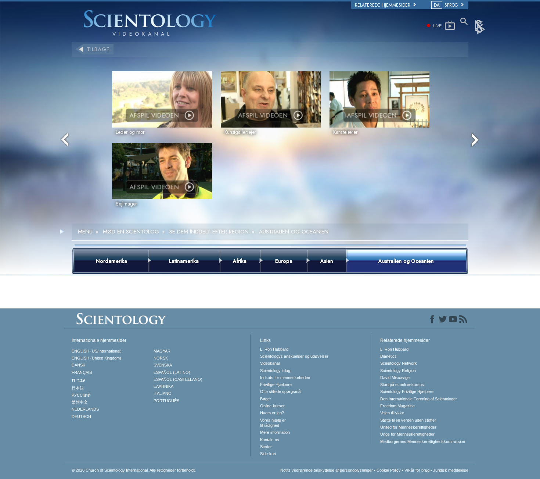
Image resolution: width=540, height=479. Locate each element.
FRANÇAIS (82, 372)
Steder (266, 446)
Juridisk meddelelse (450, 470)
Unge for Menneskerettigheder (407, 434)
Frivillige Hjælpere (276, 384)
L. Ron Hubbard (274, 349)
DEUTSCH (81, 416)
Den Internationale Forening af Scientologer (418, 399)
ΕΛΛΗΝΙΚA (163, 386)
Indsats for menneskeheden (285, 377)
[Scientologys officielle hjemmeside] (480, 26)
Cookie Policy (389, 470)
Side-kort (268, 453)
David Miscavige (395, 377)
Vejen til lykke (392, 413)
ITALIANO (163, 393)
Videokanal (270, 363)
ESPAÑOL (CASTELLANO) (178, 379)
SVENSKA (163, 365)
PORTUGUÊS (166, 400)
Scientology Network (398, 363)
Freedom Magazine (397, 406)
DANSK (78, 365)
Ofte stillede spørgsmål (280, 391)
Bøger (265, 399)
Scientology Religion (398, 370)
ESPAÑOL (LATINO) (172, 372)
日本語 (78, 388)
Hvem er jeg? (272, 413)
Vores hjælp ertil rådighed (273, 423)
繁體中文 (80, 402)
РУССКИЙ (81, 395)
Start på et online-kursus (402, 384)
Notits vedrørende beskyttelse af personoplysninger (326, 470)
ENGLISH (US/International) (97, 351)
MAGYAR (162, 351)
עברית (78, 380)
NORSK (161, 358)
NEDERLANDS (85, 409)
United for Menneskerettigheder (408, 427)
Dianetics (388, 356)
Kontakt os (269, 439)
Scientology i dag (275, 370)
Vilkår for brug (416, 470)
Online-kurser (272, 406)
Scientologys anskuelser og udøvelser (294, 356)
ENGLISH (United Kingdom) (96, 358)
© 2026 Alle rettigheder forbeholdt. (134, 470)
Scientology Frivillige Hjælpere (406, 391)
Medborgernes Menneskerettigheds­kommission (422, 441)
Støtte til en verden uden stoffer (408, 420)
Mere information (275, 432)
